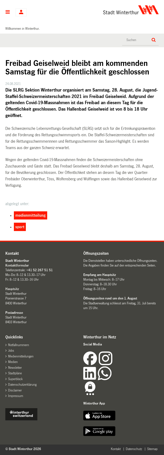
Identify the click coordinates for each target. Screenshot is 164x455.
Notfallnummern (18, 345)
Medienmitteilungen (21, 356)
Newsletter (15, 367)
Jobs (11, 350)
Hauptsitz (12, 289)
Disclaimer (15, 390)
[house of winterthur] (21, 419)
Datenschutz (134, 449)
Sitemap (152, 449)
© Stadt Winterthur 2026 (23, 449)
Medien (13, 362)
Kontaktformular (17, 265)
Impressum (15, 396)
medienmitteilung (30, 215)
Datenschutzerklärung (22, 384)
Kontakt (116, 449)
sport (19, 227)
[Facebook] (91, 364)
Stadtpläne (15, 373)
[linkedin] (90, 379)
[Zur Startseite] (103, 9)
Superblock (15, 379)
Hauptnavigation (7, 12)
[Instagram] (105, 364)
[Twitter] (112, 364)
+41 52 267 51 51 (39, 270)
